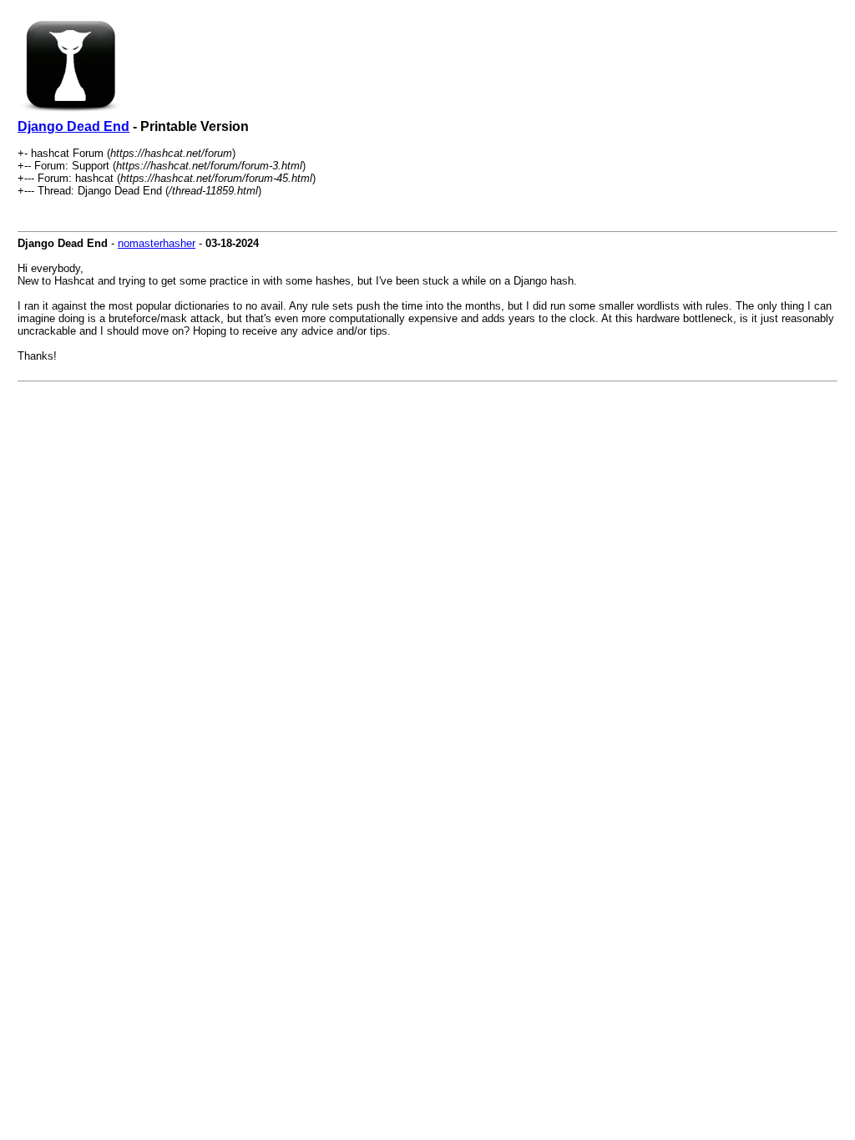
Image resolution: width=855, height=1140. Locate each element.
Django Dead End (73, 126)
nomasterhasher (156, 243)
